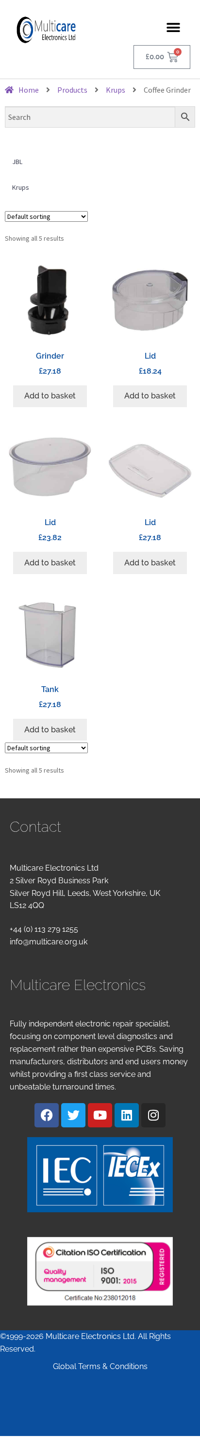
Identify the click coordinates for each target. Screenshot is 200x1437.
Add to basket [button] (50, 395)
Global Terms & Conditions (100, 1366)
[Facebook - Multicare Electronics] (46, 1115)
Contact (35, 826)
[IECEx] (100, 1174)
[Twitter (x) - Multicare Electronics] (73, 1115)
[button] (173, 27)
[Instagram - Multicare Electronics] (153, 1115)
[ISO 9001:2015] (100, 1271)
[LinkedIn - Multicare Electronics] (127, 1115)
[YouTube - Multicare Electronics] (100, 1115)
